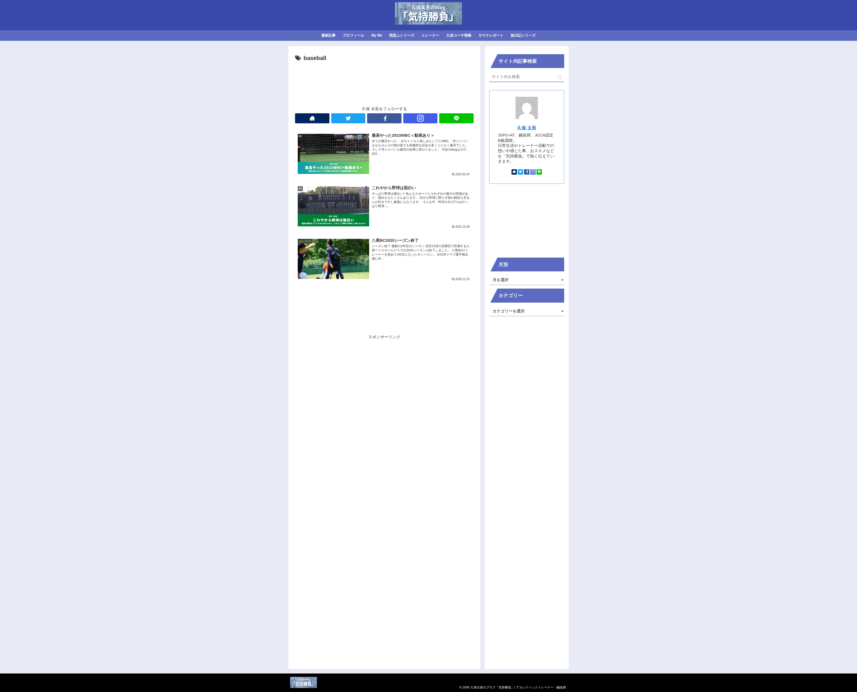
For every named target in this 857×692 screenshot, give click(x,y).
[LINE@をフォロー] (456, 118)
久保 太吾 (526, 127)
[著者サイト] (312, 118)
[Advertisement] (384, 76)
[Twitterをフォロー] (348, 118)
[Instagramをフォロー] (420, 118)
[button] (560, 77)
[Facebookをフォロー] (384, 118)
